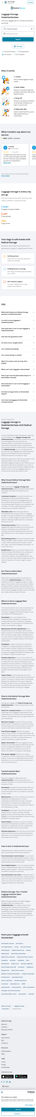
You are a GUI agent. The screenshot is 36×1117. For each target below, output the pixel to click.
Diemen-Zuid (15, 963)
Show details (29, 1105)
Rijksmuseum (5, 953)
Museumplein (22, 994)
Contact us (4, 1043)
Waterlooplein (5, 950)
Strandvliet (21, 967)
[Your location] (31, 29)
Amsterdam (5, 1009)
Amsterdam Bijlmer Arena (8, 994)
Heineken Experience (20, 980)
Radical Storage (6, 1006)
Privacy (3, 1065)
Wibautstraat (5, 970)
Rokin (27, 960)
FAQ (2, 1040)
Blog (2, 1054)
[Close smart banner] (2, 2)
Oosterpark (4, 984)
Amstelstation (5, 977)
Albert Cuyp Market (28, 987)
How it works (5, 1038)
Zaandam (31, 994)
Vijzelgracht (29, 967)
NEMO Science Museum (8, 957)
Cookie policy (5, 1067)
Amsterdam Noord (17, 977)
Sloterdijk (12, 960)
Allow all (18, 1109)
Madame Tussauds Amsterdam (10, 974)
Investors (4, 1027)
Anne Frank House (25, 947)
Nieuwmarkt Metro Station (25, 957)
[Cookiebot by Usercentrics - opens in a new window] (27, 1092)
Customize (17, 1113)
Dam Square (19, 943)
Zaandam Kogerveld (26, 963)
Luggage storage (19, 1006)
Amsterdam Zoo (15, 984)
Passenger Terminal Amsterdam (10, 990)
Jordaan (28, 950)
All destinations (6, 1051)
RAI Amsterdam (16, 987)
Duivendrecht (5, 963)
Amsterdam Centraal (7, 943)
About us (4, 1024)
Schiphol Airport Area (18, 950)
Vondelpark (20, 960)
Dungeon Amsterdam (28, 974)
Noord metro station (17, 970)
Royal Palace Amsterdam (18, 953)
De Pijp (16, 947)
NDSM (23, 984)
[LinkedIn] (10, 1082)
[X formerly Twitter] (4, 1082)
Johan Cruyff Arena (6, 980)
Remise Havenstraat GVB (8, 967)
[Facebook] (1, 1082)
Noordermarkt (5, 987)
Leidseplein (4, 960)
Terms (3, 1062)
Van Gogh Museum (6, 947)
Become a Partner (7, 1030)
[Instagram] (7, 1082)
